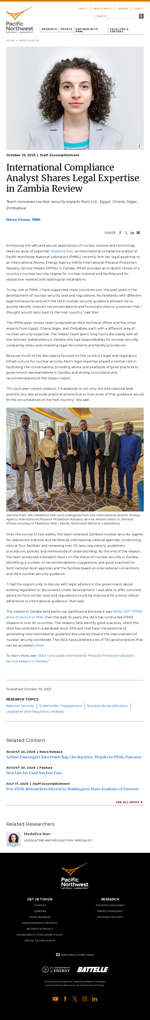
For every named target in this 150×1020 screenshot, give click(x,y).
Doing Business (40, 917)
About (83, 8)
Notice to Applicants (40, 940)
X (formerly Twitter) (75, 999)
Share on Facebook (120, 232)
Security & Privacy (40, 928)
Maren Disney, (23, 220)
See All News (127, 802)
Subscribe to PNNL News (77, 954)
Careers (123, 8)
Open (139, 145)
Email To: (138, 232)
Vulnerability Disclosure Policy (39, 934)
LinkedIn (94, 999)
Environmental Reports (39, 922)
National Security (20, 706)
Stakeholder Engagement (60, 706)
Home (10, 40)
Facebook (65, 999)
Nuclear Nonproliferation (107, 706)
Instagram (85, 999)
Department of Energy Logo (56, 969)
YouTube (55, 999)
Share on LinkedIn (132, 232)
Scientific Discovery (110, 905)
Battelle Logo (93, 969)
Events (139, 8)
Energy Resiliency (110, 911)
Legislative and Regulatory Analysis (35, 711)
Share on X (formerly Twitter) (126, 232)
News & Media (103, 8)
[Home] (19, 19)
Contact (40, 905)
